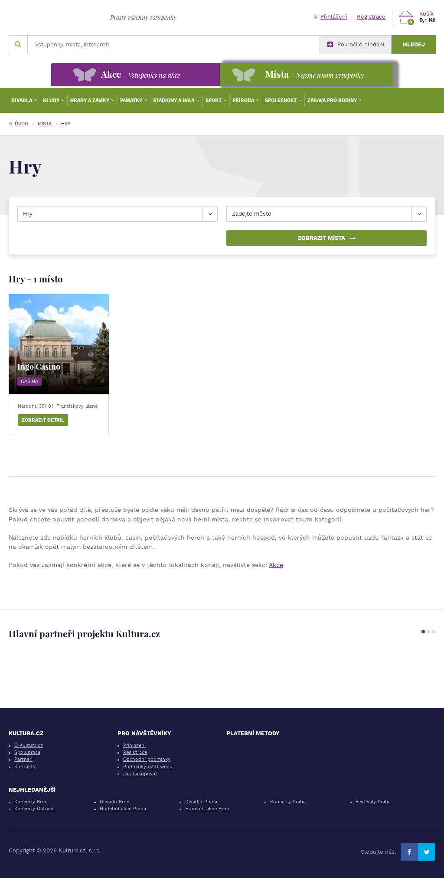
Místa (45, 124)
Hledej (414, 44)
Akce (276, 564)
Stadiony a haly (174, 100)
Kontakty (25, 767)
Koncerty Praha (288, 802)
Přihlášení (333, 16)
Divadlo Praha (201, 802)
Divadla (22, 100)
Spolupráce (27, 752)
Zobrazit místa (321, 238)
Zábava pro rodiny (332, 100)
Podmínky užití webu (148, 767)
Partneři (23, 759)
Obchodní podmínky (146, 759)
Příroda (243, 100)
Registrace (371, 16)
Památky (132, 100)
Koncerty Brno (31, 802)
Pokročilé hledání (360, 44)
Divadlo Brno (115, 802)
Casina (29, 381)
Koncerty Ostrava (34, 809)
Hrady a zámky (90, 100)
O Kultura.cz (28, 745)
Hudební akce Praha (123, 809)
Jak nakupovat (140, 773)
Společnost (281, 100)
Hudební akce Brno (207, 809)
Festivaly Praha (373, 802)
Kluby (52, 100)
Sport (214, 100)
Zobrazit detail (43, 420)
